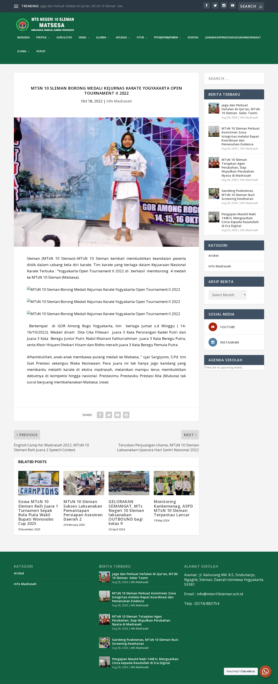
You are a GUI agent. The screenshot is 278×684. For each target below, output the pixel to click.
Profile (41, 37)
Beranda (23, 37)
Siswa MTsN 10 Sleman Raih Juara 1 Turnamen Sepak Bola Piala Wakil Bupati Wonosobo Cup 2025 (38, 512)
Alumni (101, 37)
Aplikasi (121, 37)
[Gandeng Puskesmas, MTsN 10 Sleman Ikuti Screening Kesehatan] (213, 193)
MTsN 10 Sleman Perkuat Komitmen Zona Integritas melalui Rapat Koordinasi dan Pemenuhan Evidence (241, 136)
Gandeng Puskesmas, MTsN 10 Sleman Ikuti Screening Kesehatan (238, 195)
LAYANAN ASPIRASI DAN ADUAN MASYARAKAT (233, 37)
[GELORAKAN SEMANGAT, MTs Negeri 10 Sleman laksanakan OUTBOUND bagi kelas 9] (129, 483)
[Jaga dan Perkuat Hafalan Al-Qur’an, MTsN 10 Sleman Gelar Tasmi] (213, 108)
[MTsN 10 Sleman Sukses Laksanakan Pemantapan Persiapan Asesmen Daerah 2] (83, 483)
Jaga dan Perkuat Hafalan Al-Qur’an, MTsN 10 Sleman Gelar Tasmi (241, 109)
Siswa (82, 37)
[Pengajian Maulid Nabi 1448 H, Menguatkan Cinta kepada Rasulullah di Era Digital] (213, 217)
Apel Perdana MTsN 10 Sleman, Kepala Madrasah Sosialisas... (83, 6)
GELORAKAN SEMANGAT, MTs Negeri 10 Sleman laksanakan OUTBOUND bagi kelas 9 (126, 512)
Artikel (213, 255)
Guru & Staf (64, 37)
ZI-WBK (21, 51)
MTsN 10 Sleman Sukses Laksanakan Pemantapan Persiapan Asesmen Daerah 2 (83, 510)
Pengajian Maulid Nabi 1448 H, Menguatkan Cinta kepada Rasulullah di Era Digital (240, 220)
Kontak (193, 37)
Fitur (140, 37)
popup (40, 51)
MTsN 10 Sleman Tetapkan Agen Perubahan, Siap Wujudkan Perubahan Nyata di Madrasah (238, 168)
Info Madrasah (119, 101)
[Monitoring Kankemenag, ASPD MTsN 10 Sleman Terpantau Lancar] (174, 483)
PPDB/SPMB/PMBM (166, 37)
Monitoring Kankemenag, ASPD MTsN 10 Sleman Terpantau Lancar (173, 508)
